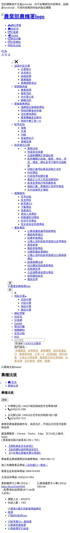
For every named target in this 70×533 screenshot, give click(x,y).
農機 (47, 361)
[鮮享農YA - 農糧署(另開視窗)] (20, 521)
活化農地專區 (28, 114)
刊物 (23, 134)
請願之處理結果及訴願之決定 (44, 169)
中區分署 (26, 303)
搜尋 (20, 343)
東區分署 (26, 309)
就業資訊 (26, 210)
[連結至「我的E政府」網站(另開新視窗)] (17, 515)
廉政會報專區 (35, 248)
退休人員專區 (28, 213)
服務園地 (19, 193)
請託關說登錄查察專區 (40, 265)
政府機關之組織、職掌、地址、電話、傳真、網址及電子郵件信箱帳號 (46, 162)
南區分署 (26, 306)
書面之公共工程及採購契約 (43, 179)
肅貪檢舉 (32, 244)
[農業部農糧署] (22, 16)
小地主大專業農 (28, 357)
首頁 (14, 382)
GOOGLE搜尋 (33, 343)
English (14, 35)
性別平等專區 (28, 220)
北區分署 (26, 299)
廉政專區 (19, 227)
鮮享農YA (26, 203)
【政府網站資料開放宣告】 (23, 449)
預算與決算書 (35, 152)
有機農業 (20, 350)
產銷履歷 (46, 350)
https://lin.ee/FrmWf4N (13, 486)
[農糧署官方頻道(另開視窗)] (18, 528)
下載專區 (26, 207)
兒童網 (14, 32)
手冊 (23, 131)
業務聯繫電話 (28, 83)
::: (2, 399)
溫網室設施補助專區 (32, 107)
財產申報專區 (35, 238)
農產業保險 (25, 354)
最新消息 (26, 93)
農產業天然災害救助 (51, 357)
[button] (41, 74)
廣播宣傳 (26, 141)
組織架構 (26, 76)
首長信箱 (15, 45)
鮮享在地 (19, 124)
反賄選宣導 (33, 269)
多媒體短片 (27, 138)
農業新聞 (26, 90)
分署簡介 (26, 69)
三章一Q (39, 354)
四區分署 (19, 296)
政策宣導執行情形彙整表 (41, 182)
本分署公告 (27, 96)
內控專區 (32, 172)
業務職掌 (26, 79)
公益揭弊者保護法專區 (40, 272)
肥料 (39, 361)
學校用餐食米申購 (31, 110)
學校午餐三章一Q (31, 121)
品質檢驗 (52, 354)
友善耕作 (33, 350)
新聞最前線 (20, 86)
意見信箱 (26, 196)
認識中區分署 (22, 65)
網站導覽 (16, 25)
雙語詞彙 (15, 38)
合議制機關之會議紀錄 (40, 155)
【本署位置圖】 (25, 453)
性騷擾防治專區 (30, 217)
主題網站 (15, 42)
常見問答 (26, 200)
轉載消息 (26, 100)
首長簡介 (26, 72)
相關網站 (19, 330)
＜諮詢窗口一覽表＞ (36, 465)
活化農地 (29, 361)
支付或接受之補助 (37, 189)
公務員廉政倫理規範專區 (41, 231)
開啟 (5, 400)
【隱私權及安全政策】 (21, 446)
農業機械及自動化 (31, 117)
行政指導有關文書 (37, 176)
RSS (16, 336)
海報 (23, 127)
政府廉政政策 (35, 275)
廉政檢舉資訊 (35, 234)
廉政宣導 (32, 279)
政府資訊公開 (22, 145)
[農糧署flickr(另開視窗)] (17, 525)
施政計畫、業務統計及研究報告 (45, 186)
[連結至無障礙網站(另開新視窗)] (25, 512)
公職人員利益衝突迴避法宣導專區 (46, 241)
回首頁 (15, 28)
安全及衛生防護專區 (32, 224)
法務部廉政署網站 (37, 251)
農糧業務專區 (22, 103)
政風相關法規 (35, 262)
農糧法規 (32, 148)
